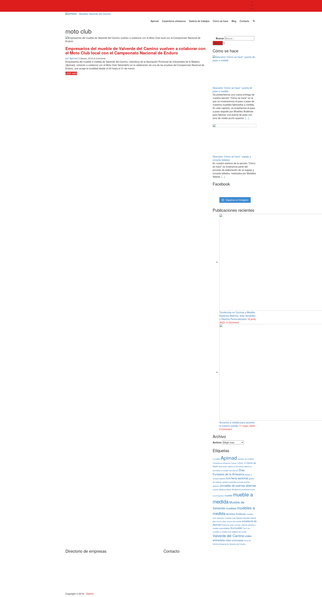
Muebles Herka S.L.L (86, 581)
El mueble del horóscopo (236, 574)
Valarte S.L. (131, 580)
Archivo (217, 442)
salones (244, 525)
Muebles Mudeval (84, 587)
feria (228, 478)
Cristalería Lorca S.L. (86, 558)
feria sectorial (239, 478)
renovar (237, 525)
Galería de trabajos (199, 21)
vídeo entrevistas (234, 540)
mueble (228, 495)
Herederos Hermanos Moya (90, 563)
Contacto (244, 21)
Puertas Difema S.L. (135, 568)
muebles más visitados (234, 518)
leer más (71, 73)
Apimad (155, 21)
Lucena (216, 489)
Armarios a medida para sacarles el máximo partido (237, 424)
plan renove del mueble (232, 521)
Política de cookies (233, 580)
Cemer (234, 463)
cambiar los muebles (246, 459)
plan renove (217, 521)
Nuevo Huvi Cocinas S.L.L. (139, 562)
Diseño (90, 593)
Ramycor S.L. (132, 574)
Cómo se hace (220, 21)
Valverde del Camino (228, 535)
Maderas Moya (225, 489)
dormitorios (233, 470)
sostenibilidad (224, 528)
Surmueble (236, 528)
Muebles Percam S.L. (136, 556)
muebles (231, 508)
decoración (223, 466)
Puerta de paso (228, 525)
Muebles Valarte (249, 518)
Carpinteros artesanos (174, 21)
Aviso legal (228, 568)
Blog (234, 21)
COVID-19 (241, 463)
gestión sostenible (230, 482)
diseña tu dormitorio (236, 466)
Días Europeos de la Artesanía (229, 472)
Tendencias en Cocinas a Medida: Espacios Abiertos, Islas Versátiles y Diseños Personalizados (237, 316)
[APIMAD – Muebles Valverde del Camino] (88, 13)
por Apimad (71, 58)
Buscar (220, 38)
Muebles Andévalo (236, 514)
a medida (216, 459)
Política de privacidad (234, 562)
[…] (247, 118)
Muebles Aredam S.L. (86, 575)
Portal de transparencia (235, 556)
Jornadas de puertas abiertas (238, 486)
